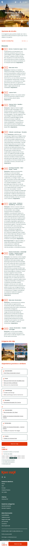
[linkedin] (5, 477)
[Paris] (8, 352)
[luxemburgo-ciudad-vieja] (21, 347)
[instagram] (2, 477)
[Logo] (2, 2)
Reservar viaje (14, 444)
